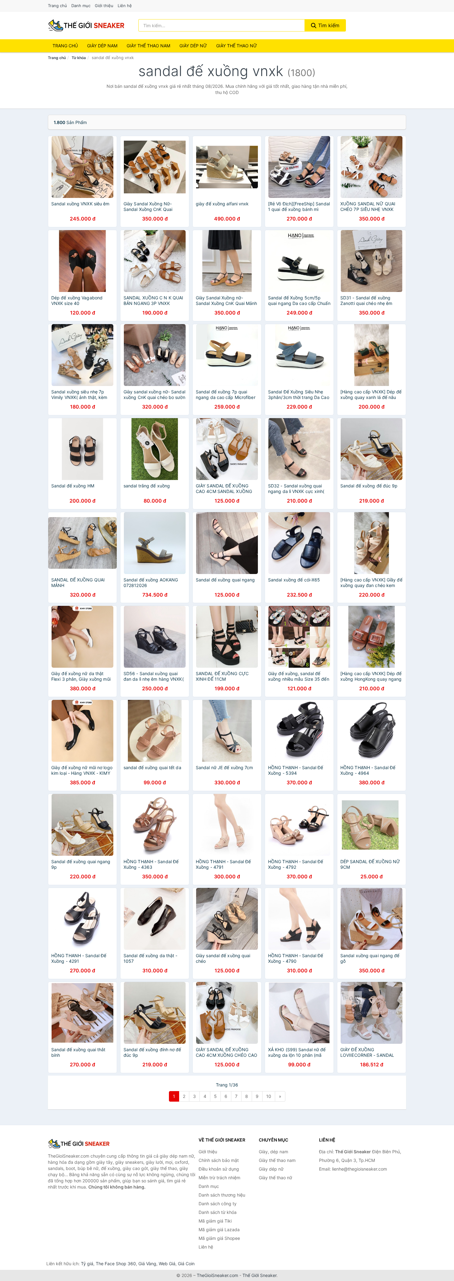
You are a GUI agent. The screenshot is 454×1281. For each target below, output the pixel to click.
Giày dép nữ (271, 1169)
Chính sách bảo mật (219, 1160)
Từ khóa (79, 57)
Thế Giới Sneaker (259, 1275)
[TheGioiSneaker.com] (86, 25)
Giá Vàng (147, 1263)
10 (268, 1096)
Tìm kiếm (328, 25)
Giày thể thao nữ (275, 1177)
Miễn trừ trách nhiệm (219, 1177)
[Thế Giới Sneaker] (79, 1143)
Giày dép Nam (102, 45)
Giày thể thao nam (277, 1160)
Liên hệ (125, 5)
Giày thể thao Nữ (236, 45)
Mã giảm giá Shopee (219, 1238)
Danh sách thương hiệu (222, 1194)
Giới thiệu (104, 5)
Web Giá (167, 1263)
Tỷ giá (87, 1263)
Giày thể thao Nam (148, 45)
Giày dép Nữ (193, 45)
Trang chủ (57, 5)
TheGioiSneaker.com (217, 1275)
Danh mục (80, 5)
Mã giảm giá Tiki (215, 1220)
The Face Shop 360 (116, 1263)
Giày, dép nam (273, 1151)
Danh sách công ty (218, 1203)
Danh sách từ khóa (218, 1212)
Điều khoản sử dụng (219, 1169)
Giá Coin (186, 1263)
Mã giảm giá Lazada (219, 1229)
